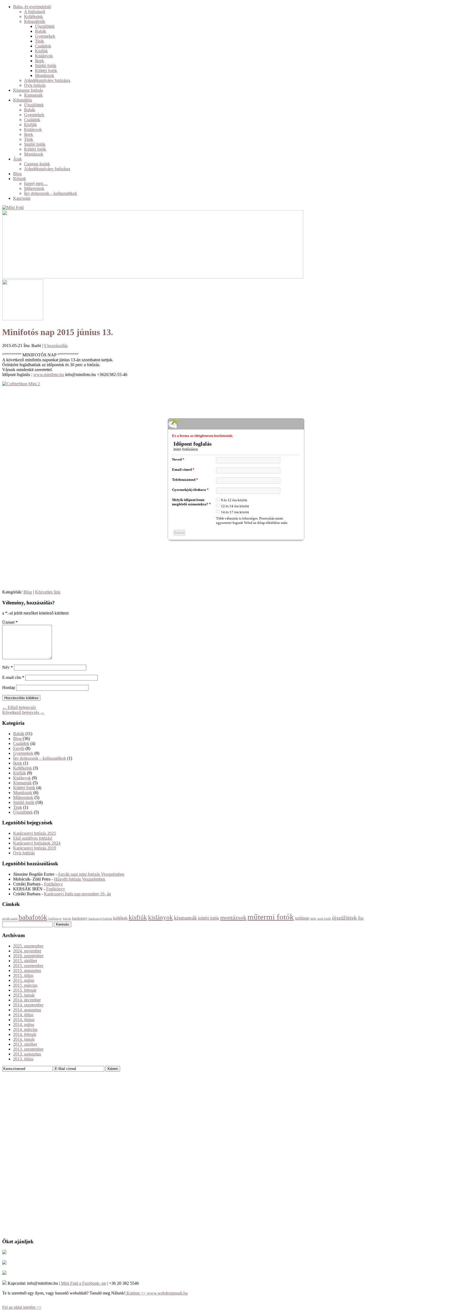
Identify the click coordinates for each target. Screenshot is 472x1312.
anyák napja (9, 918)
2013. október (25, 1044)
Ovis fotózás (35, 85)
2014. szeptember (28, 1005)
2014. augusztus (27, 1009)
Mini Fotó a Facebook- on (83, 1283)
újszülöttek (344, 918)
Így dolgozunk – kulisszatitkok (50, 193)
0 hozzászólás (56, 345)
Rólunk (19, 178)
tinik (313, 918)
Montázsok (44, 75)
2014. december (27, 1000)
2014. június (23, 1019)
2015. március (25, 985)
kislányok (160, 917)
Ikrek (39, 60)
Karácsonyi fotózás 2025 (34, 833)
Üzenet (10, 622)
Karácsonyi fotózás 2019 (34, 848)
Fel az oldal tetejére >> (22, 1307)
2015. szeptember (28, 965)
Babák (40, 31)
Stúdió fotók (45, 65)
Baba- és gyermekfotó (32, 6)
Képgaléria (22, 100)
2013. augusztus (27, 1054)
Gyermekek (45, 36)
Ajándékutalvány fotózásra (47, 80)
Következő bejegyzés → (23, 712)
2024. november (27, 951)
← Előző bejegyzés (19, 707)
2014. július (23, 1014)
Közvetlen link (47, 592)
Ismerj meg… (36, 183)
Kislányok (44, 55)
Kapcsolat (21, 198)
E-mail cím (13, 677)
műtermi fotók (270, 917)
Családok (43, 46)
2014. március (25, 1029)
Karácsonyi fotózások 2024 (36, 843)
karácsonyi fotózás (100, 918)
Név (7, 667)
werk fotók (324, 918)
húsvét (67, 918)
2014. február (24, 1034)
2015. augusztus (27, 970)
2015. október (25, 960)
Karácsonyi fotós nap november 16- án (77, 893)
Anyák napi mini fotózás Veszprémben (91, 874)
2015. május (23, 980)
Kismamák (33, 95)
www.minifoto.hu (48, 374)
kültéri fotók (208, 918)
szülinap (302, 918)
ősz (361, 918)
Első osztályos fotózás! (32, 838)
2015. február (24, 990)
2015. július (23, 975)
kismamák (185, 918)
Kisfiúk (41, 51)
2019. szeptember (28, 955)
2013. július (23, 1059)
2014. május (23, 1024)
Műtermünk (34, 188)
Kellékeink (33, 16)
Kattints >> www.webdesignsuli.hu (156, 1293)
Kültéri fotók (46, 70)
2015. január (24, 995)
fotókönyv (55, 918)
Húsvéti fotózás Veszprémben (79, 879)
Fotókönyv (53, 884)
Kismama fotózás (28, 90)
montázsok (233, 917)
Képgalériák (34, 21)
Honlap (8, 687)
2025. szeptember (28, 946)
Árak (17, 159)
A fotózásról (34, 11)
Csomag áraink (37, 164)
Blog (17, 173)
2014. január (24, 1039)
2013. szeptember (28, 1049)
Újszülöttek (45, 26)
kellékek (120, 918)
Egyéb (18, 748)
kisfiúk (138, 917)
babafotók (33, 917)
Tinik (39, 41)
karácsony (79, 918)
